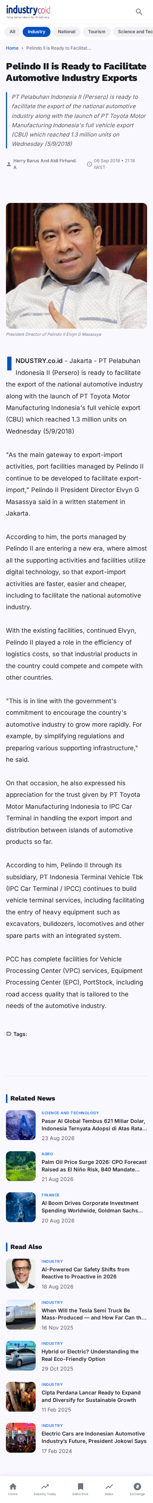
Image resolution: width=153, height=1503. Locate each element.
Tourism (96, 31)
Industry (36, 31)
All (12, 31)
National (66, 31)
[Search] (139, 12)
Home (12, 48)
